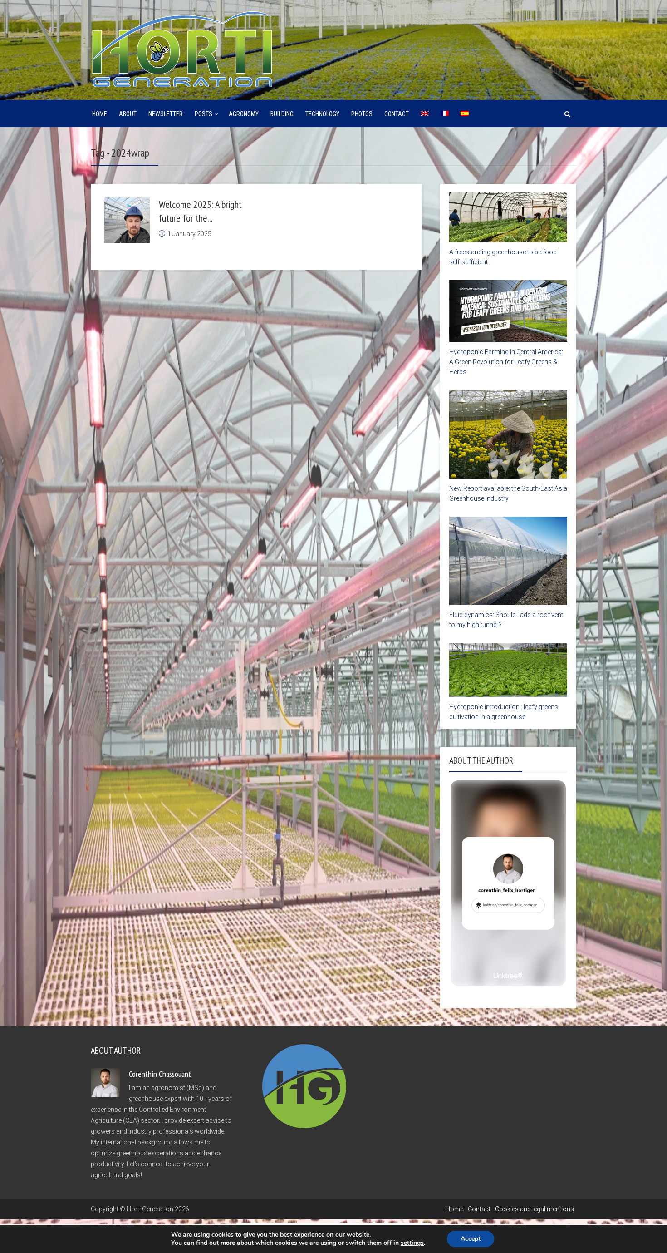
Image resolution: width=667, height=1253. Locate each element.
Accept (471, 1238)
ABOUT (128, 114)
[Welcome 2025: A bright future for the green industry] (127, 220)
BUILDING (282, 114)
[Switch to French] (444, 114)
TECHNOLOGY (322, 114)
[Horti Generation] (181, 48)
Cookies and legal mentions (534, 1209)
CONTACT (396, 114)
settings (412, 1243)
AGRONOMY (244, 114)
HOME (99, 114)
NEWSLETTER (165, 114)
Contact (479, 1209)
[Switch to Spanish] (464, 114)
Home (454, 1209)
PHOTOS (362, 114)
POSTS (203, 114)
